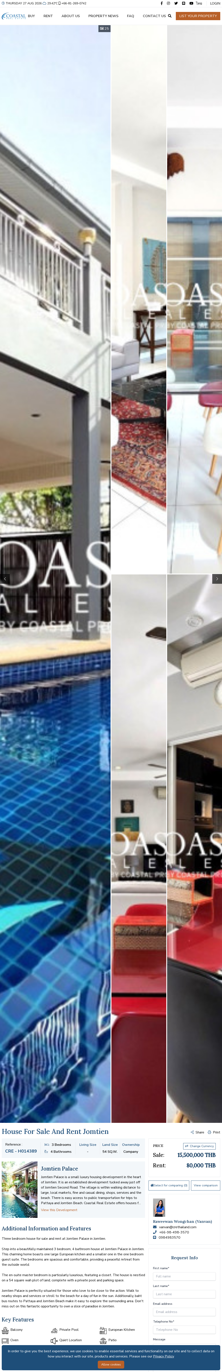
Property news (103, 16)
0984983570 (169, 1237)
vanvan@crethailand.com (177, 1227)
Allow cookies (111, 1364)
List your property (198, 16)
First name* (161, 1268)
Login (215, 3)
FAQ (130, 16)
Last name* (161, 1286)
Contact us (154, 16)
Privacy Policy (163, 1356)
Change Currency (202, 1146)
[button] (217, 579)
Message (159, 1339)
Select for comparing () (170, 1185)
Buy (31, 16)
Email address (162, 1304)
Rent (48, 16)
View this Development (59, 1210)
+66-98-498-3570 (174, 1232)
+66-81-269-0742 (73, 3)
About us (71, 16)
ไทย (199, 3)
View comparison (206, 1185)
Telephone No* (163, 1322)
